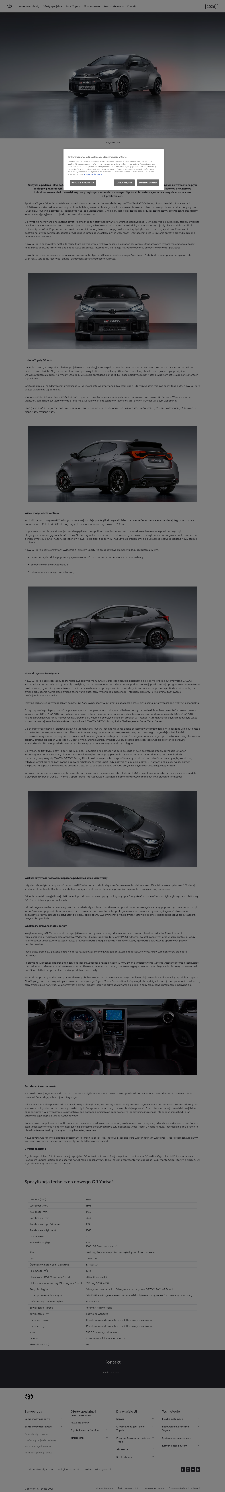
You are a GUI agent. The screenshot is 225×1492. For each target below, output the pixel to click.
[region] (113, 169)
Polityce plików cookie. (93, 174)
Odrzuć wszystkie (124, 182)
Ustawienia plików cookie (83, 182)
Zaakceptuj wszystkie (148, 182)
